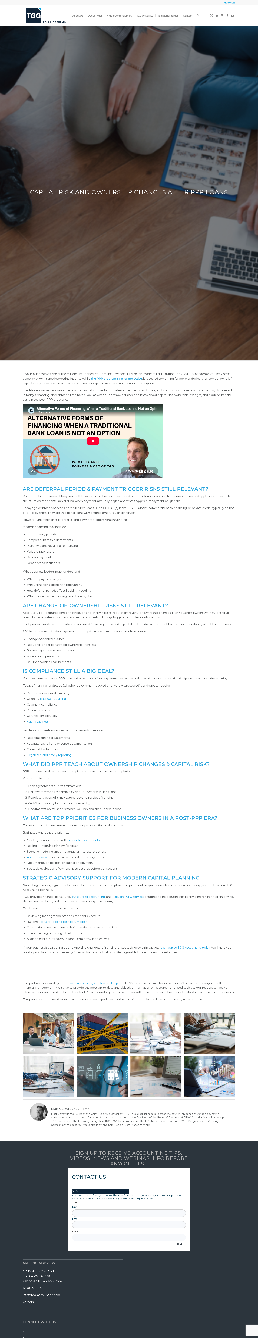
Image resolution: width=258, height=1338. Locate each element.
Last (74, 1219)
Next (179, 1244)
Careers (28, 1302)
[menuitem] (77, 15)
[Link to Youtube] (232, 15)
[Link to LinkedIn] (216, 15)
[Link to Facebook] (227, 15)
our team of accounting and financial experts (91, 983)
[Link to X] (211, 15)
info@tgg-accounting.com (109, 1198)
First (74, 1207)
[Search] (198, 15)
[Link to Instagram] (222, 15)
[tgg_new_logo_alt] (46, 15)
